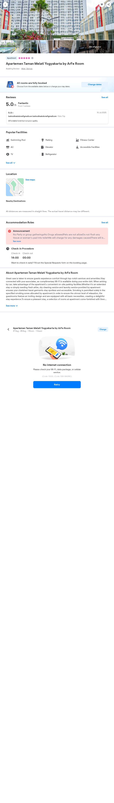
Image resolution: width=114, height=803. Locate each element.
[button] (15, 187)
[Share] (108, 4)
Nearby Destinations (16, 201)
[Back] (5, 4)
